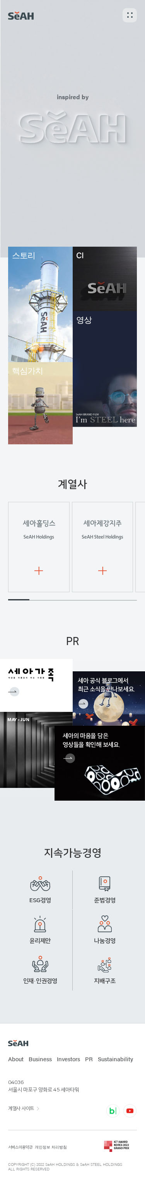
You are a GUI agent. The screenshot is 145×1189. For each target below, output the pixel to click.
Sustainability (115, 1059)
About (16, 1059)
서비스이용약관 (20, 1147)
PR (89, 1059)
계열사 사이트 (21, 1108)
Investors (68, 1059)
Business (40, 1059)
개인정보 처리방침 (51, 1147)
